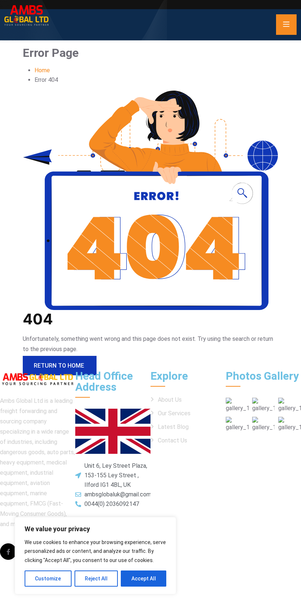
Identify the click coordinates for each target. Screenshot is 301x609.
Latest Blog (173, 426)
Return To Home (60, 365)
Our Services (174, 413)
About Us (170, 399)
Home (42, 70)
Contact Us (172, 440)
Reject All (96, 578)
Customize (48, 578)
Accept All (143, 578)
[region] (95, 556)
